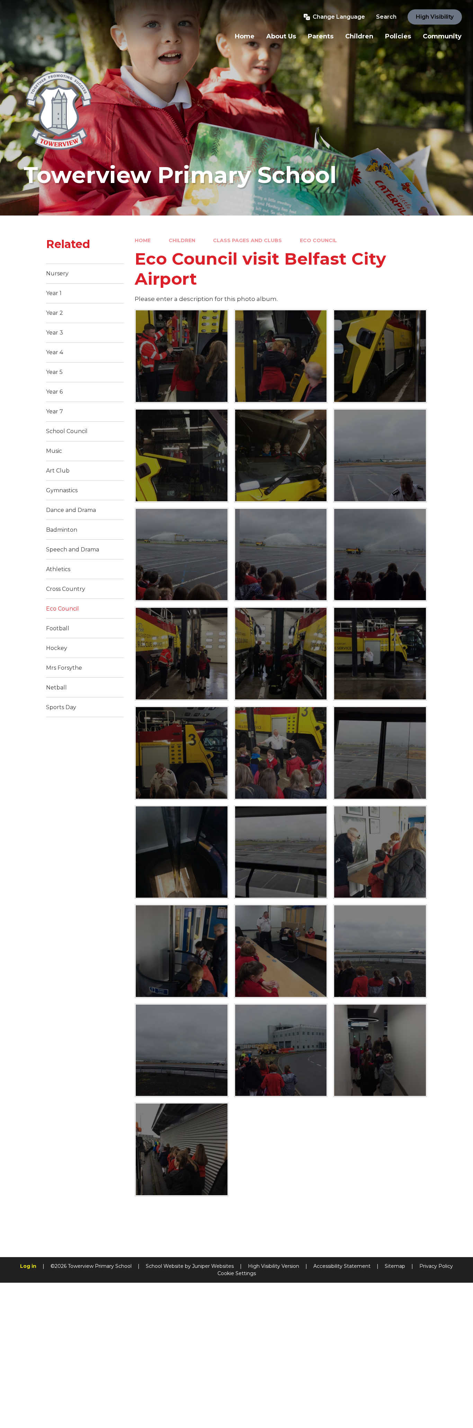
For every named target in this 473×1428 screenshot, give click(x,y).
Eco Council (318, 240)
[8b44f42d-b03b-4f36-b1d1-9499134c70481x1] (181, 555)
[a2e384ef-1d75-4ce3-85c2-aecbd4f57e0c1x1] (281, 1050)
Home (143, 240)
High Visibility (435, 16)
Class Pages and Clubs (247, 240)
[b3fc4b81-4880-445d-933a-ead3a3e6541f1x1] (380, 356)
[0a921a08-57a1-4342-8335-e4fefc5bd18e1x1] (281, 653)
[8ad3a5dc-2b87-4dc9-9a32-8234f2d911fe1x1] (181, 356)
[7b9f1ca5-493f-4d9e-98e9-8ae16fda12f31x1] (380, 555)
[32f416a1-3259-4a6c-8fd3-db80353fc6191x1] (181, 455)
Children (182, 240)
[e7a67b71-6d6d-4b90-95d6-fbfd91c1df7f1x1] (281, 753)
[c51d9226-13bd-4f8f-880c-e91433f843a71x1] (281, 852)
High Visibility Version (273, 1266)
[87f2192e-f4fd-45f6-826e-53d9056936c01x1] (380, 753)
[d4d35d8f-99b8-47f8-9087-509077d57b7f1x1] (380, 852)
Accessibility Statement (342, 1266)
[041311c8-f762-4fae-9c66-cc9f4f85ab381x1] (281, 555)
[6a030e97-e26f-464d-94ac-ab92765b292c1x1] (380, 455)
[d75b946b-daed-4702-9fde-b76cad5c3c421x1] (281, 356)
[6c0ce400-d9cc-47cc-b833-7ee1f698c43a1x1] (281, 455)
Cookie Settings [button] (236, 1273)
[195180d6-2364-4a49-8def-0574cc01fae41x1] (181, 753)
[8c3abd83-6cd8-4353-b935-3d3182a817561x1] (181, 1050)
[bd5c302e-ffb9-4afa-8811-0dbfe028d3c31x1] (380, 653)
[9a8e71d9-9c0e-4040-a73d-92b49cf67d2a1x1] (181, 951)
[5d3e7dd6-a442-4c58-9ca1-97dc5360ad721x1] (281, 951)
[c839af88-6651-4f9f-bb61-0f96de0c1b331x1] (181, 852)
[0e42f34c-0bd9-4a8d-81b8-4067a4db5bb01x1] (181, 653)
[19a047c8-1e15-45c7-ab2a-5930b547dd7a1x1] (181, 1149)
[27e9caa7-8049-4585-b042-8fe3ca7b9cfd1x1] (380, 1050)
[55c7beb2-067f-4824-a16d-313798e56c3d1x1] (380, 951)
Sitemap (395, 1266)
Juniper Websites (213, 1266)
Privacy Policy (436, 1266)
